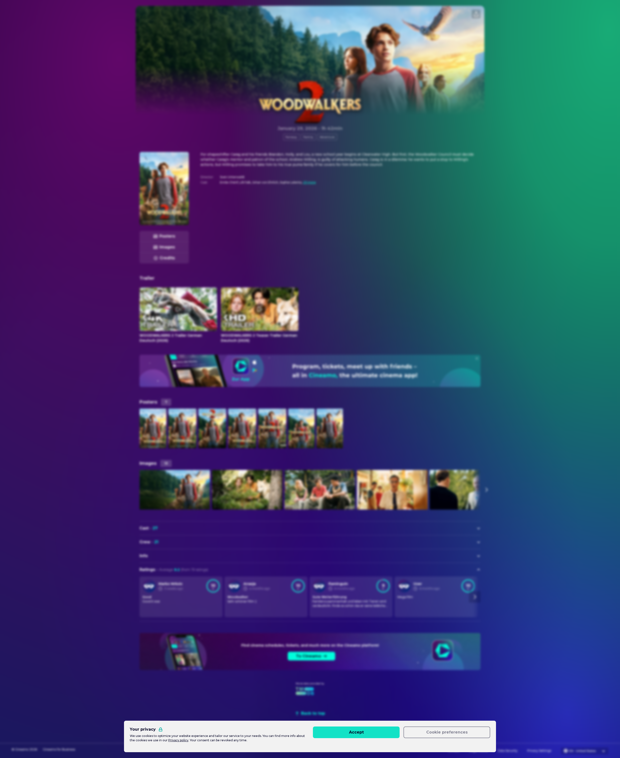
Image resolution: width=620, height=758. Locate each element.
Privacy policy (178, 740)
